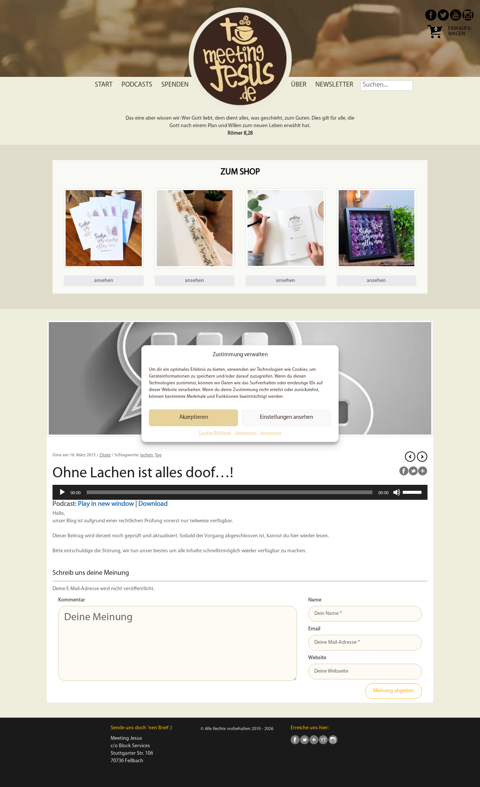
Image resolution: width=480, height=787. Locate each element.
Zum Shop (240, 172)
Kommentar (71, 600)
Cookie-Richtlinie (215, 433)
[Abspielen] (62, 492)
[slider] (413, 491)
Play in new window (106, 504)
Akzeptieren (193, 417)
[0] (434, 40)
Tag (158, 455)
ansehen (103, 280)
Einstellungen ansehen (286, 417)
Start (103, 85)
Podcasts (137, 85)
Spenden (175, 85)
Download (153, 504)
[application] (240, 492)
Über (298, 85)
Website (317, 658)
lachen (146, 455)
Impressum (245, 433)
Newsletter (334, 85)
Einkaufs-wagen (460, 31)
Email (314, 629)
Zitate (105, 455)
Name (314, 600)
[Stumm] (396, 492)
